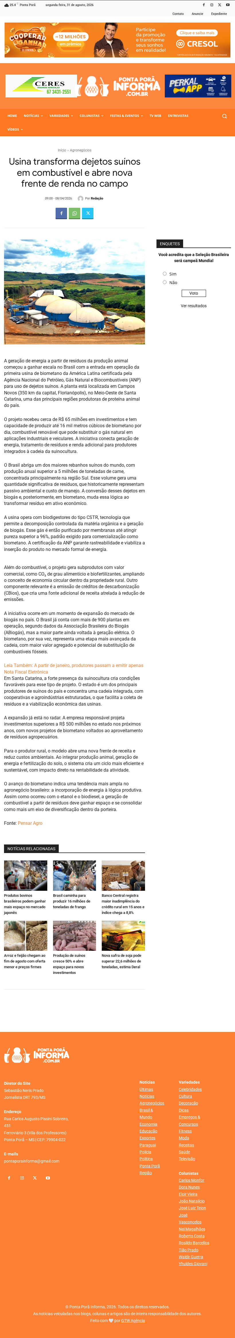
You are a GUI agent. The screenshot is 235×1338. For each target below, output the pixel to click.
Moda (184, 1138)
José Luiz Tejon (192, 1208)
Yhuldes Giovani (193, 1263)
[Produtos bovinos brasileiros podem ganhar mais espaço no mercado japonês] (25, 875)
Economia (148, 1124)
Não (173, 282)
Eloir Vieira (188, 1194)
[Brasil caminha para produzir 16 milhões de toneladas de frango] (74, 875)
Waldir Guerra (191, 1257)
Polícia (145, 1152)
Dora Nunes (189, 1187)
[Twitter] (219, 5)
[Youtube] (227, 5)
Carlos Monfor (191, 1180)
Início (62, 150)
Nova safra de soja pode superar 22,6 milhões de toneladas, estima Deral (121, 961)
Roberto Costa (192, 1236)
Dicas (184, 1110)
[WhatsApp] (74, 213)
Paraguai (148, 1145)
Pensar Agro (30, 823)
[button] (224, 116)
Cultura (185, 1096)
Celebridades (190, 1089)
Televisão (187, 1159)
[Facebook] (204, 5)
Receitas (186, 1145)
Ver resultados (194, 305)
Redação (97, 198)
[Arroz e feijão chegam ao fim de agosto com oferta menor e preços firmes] (25, 936)
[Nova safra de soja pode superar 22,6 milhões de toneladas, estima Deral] (123, 936)
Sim (173, 274)
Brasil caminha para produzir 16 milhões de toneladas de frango (71, 901)
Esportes (147, 1138)
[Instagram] (212, 5)
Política (146, 1159)
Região (146, 1173)
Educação (148, 1131)
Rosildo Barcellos (194, 1243)
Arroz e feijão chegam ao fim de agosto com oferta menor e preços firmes (24, 961)
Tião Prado (188, 1250)
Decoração (188, 1103)
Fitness (185, 1131)
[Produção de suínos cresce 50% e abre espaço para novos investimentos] (74, 936)
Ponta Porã (150, 1166)
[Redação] (81, 198)
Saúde (184, 1152)
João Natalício (192, 1201)
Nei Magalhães (192, 1229)
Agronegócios (80, 150)
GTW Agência (133, 1320)
